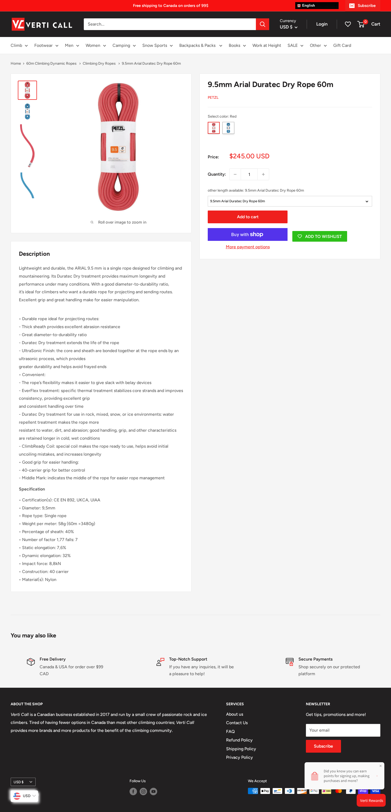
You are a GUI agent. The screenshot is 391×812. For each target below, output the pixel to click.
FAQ (230, 731)
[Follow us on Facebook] (133, 791)
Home (16, 63)
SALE (293, 45)
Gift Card (342, 45)
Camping (121, 45)
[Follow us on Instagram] (143, 791)
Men (69, 45)
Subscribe (367, 5)
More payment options (248, 246)
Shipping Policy (241, 748)
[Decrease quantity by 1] (235, 174)
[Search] (262, 24)
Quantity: (217, 174)
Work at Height (266, 45)
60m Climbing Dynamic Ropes (51, 63)
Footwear (43, 45)
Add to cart (248, 216)
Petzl (213, 97)
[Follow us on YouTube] (153, 791)
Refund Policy (239, 740)
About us (234, 714)
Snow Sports (154, 45)
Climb (16, 45)
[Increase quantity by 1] (263, 174)
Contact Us (237, 722)
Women (93, 45)
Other (315, 45)
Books (234, 45)
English (308, 5)
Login (322, 24)
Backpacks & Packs (198, 45)
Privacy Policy (239, 757)
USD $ (19, 782)
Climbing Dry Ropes (100, 63)
